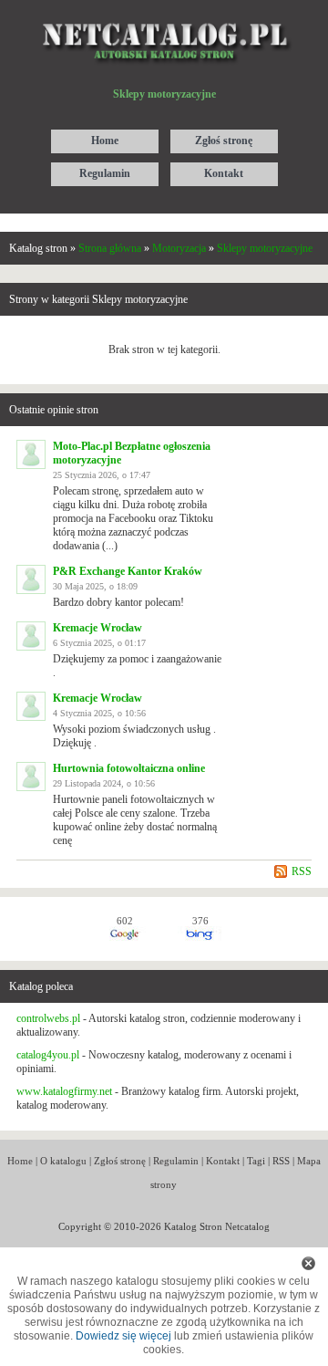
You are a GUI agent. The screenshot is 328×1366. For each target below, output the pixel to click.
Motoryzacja (179, 248)
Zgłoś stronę (120, 1160)
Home (20, 1160)
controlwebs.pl (48, 1018)
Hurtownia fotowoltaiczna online (129, 768)
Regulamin (176, 1160)
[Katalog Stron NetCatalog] (164, 15)
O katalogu (63, 1160)
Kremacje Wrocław (97, 627)
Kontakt (223, 1160)
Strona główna (109, 248)
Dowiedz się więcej (123, 1336)
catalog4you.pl (47, 1054)
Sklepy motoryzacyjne (265, 248)
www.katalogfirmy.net (64, 1091)
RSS (302, 871)
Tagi (256, 1160)
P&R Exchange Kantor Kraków (127, 571)
